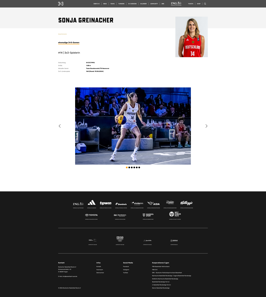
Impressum (99, 269)
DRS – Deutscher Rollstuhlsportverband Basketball (167, 272)
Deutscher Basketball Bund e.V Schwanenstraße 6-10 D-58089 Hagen (67, 269)
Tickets (190, 3)
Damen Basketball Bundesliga (160, 288)
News (105, 3)
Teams (112, 3)
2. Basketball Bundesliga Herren (161, 285)
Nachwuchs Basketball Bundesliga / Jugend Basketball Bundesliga (171, 275)
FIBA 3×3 (154, 269)
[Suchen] (205, 3)
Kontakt (98, 266)
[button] (127, 167)
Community (154, 3)
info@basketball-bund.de (70, 276)
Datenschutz (100, 272)
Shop (198, 3)
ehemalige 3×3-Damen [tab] (68, 42)
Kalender (143, 3)
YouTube (125, 272)
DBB (163, 3)
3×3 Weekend (132, 3)
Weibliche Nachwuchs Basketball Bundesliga (165, 279)
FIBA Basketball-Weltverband (160, 266)
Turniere (121, 3)
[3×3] (60, 4)
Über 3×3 (97, 3)
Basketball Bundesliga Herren (160, 282)
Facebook (126, 266)
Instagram (126, 269)
